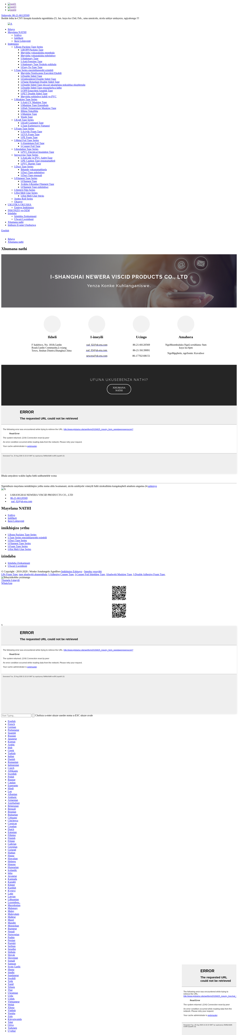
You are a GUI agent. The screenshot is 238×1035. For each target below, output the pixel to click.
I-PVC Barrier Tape (31, 163)
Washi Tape (27, 117)
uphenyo (152, 486)
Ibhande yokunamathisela (34, 169)
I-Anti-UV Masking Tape (34, 102)
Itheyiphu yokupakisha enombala (38, 52)
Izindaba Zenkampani (25, 216)
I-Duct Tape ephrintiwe (33, 172)
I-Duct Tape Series (23, 166)
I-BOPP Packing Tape (32, 49)
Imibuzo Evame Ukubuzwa (22, 225)
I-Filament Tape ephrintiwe (34, 187)
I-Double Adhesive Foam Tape (149, 574)
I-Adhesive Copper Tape (61, 574)
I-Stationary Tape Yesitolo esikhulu (38, 64)
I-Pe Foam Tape (9, 574)
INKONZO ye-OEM (19, 210)
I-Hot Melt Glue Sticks (32, 195)
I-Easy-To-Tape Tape (31, 67)
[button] (119, 389)
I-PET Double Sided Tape (34, 93)
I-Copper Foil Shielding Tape (90, 574)
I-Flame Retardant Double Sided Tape (40, 81)
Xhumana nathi (15, 222)
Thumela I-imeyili (10, 580)
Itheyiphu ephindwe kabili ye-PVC (39, 96)
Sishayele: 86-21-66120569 (15, 15)
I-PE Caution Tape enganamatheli (38, 160)
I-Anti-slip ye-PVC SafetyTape (36, 157)
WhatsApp (6, 583)
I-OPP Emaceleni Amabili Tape (37, 90)
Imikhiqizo (13, 44)
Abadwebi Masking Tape (119, 574)
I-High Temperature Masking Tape (38, 108)
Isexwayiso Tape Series (26, 155)
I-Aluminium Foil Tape (32, 143)
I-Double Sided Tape (31, 76)
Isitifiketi (18, 38)
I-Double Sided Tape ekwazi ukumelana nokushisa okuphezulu (53, 84)
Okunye (18, 201)
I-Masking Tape (29, 114)
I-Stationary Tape (29, 58)
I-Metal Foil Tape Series (26, 140)
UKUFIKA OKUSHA (19, 204)
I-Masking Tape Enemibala (34, 105)
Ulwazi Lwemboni (24, 219)
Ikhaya (11, 29)
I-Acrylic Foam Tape (31, 131)
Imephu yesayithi (93, 571)
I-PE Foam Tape (29, 137)
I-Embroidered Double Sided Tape (38, 79)
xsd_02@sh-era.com (21, 501)
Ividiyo (18, 35)
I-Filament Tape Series (25, 178)
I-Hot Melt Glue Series (26, 192)
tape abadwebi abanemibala (33, 574)
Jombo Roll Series (23, 198)
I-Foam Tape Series (24, 128)
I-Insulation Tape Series (26, 149)
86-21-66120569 (19, 498)
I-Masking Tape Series (25, 99)
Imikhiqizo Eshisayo (71, 571)
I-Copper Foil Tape (30, 146)
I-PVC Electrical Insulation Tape (37, 152)
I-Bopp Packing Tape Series (28, 46)
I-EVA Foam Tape (30, 134)
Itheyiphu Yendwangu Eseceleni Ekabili (41, 73)
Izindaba (12, 213)
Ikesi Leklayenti (22, 41)
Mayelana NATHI (17, 32)
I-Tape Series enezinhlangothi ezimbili (33, 70)
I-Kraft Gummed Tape (32, 122)
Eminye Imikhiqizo (24, 207)
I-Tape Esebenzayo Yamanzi (35, 125)
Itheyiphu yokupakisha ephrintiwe (38, 55)
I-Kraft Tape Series (24, 119)
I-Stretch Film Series (24, 190)
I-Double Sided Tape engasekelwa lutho (41, 87)
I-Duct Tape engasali (31, 175)
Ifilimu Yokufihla (29, 111)
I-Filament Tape (29, 181)
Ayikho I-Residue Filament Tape (37, 184)
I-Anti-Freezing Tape (31, 61)
